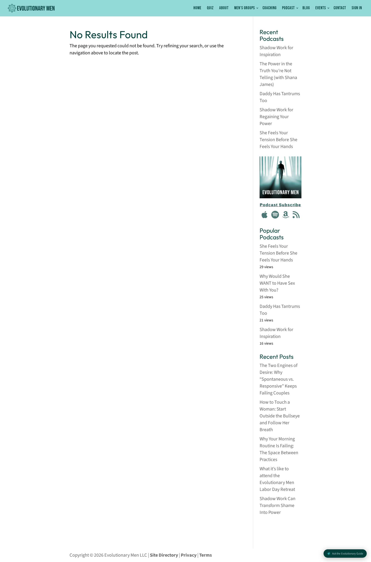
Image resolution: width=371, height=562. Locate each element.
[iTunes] (265, 215)
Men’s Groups (244, 8)
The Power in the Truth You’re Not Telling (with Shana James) (278, 74)
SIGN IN (357, 8)
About (224, 8)
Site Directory (164, 555)
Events (320, 8)
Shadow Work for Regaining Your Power (276, 116)
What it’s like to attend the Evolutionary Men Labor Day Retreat (277, 479)
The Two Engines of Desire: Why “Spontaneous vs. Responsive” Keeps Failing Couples (278, 379)
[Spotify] (275, 215)
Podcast (288, 8)
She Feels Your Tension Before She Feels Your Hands (278, 139)
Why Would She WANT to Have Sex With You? (277, 283)
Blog (306, 8)
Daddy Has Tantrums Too (280, 97)
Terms (205, 555)
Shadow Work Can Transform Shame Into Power (277, 505)
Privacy (188, 555)
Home (197, 8)
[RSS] (296, 215)
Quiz (210, 8)
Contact (340, 8)
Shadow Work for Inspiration (276, 51)
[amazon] (286, 215)
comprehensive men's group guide (280, 529)
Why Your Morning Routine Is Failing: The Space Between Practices (279, 449)
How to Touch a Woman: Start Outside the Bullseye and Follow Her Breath (280, 416)
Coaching (270, 8)
